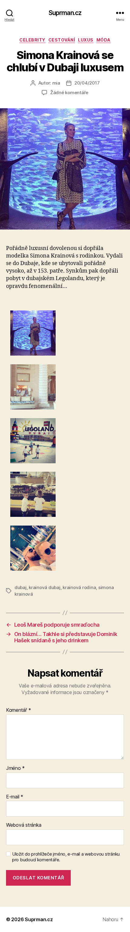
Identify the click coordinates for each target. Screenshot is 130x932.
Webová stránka (23, 825)
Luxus (85, 39)
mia (56, 83)
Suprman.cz (65, 13)
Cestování (61, 39)
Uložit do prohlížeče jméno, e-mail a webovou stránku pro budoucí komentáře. (66, 857)
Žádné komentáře (69, 92)
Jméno (15, 768)
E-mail (14, 797)
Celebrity (32, 39)
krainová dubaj (44, 587)
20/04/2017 (86, 83)
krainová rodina (79, 587)
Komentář (18, 710)
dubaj (21, 587)
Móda (103, 39)
